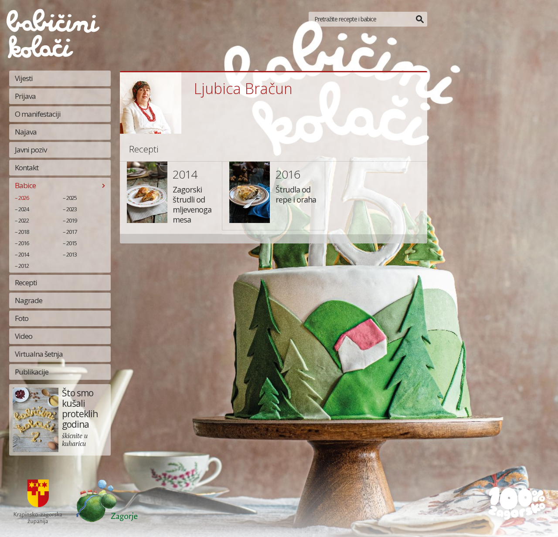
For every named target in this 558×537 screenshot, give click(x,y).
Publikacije (31, 372)
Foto (21, 318)
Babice (25, 185)
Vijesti (24, 78)
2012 (23, 266)
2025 (71, 198)
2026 (23, 198)
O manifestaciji (38, 114)
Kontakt (26, 167)
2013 (71, 254)
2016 (23, 243)
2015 (71, 243)
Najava (26, 132)
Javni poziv (31, 150)
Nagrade (28, 300)
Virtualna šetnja (39, 354)
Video (23, 336)
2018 (23, 232)
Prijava (25, 96)
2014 (23, 254)
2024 (23, 209)
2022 (23, 220)
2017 (71, 232)
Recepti (26, 282)
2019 (71, 220)
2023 (71, 209)
